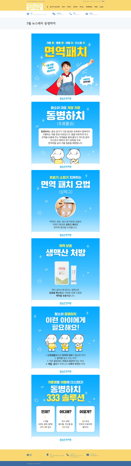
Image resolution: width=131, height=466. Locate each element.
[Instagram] (103, 1)
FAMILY (69, 7)
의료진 (96, 7)
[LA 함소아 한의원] (35, 7)
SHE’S (63, 7)
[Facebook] (102, 1)
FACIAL (82, 7)
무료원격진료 (89, 7)
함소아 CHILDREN (55, 7)
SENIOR (75, 7)
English (101, 7)
